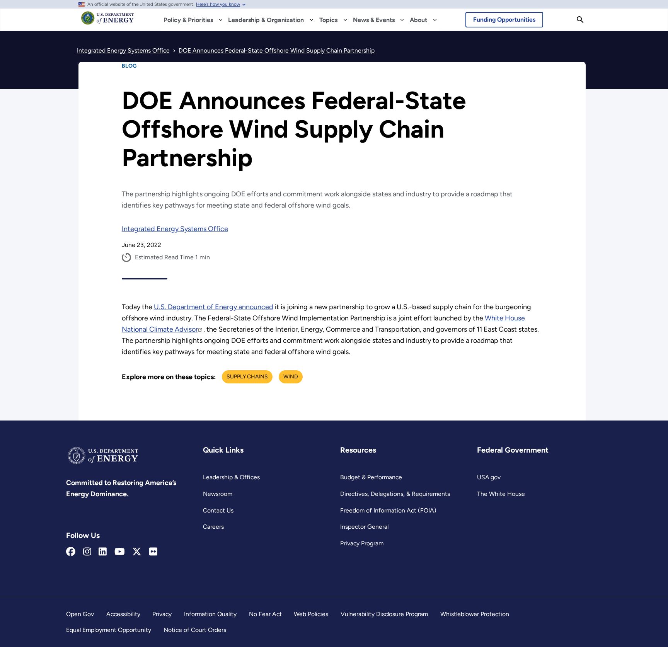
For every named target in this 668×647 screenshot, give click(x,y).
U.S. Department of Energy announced (213, 307)
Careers (213, 526)
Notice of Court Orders (195, 629)
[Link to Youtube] (119, 552)
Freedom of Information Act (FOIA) (388, 510)
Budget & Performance (371, 477)
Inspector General (364, 526)
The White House (501, 493)
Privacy (162, 614)
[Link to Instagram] (87, 552)
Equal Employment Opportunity (108, 629)
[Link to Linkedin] (103, 552)
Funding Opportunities (504, 19)
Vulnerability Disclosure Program (384, 614)
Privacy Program (361, 543)
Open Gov (80, 614)
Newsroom (217, 493)
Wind (290, 376)
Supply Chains (247, 376)
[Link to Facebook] (70, 552)
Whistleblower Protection (474, 614)
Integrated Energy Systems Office (175, 229)
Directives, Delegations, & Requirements (395, 493)
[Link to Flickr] (153, 552)
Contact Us (218, 510)
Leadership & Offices (231, 477)
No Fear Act (265, 614)
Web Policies (311, 614)
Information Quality (210, 614)
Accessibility (123, 614)
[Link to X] (136, 552)
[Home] (107, 21)
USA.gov (489, 477)
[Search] (580, 19)
